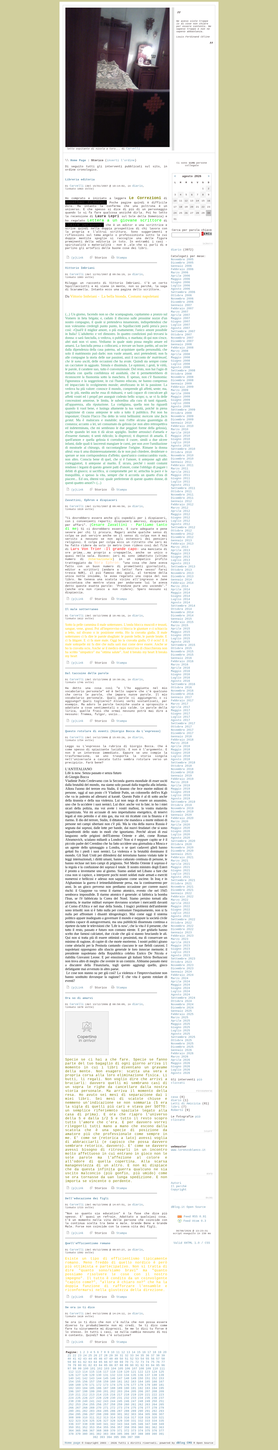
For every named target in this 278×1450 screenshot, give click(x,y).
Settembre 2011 (183, 488)
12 (123, 1352)
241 (91, 1401)
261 (133, 1404)
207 (147, 1391)
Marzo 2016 (179, 664)
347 (147, 1424)
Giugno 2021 (180, 870)
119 (119, 1372)
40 (69, 1358)
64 (95, 1362)
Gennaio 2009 (181, 383)
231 (119, 1398)
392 (95, 1437)
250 (154, 1401)
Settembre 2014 (183, 605)
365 (78, 1430)
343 (119, 1424)
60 (74, 1362)
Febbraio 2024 (182, 975)
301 (119, 1414)
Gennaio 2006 (181, 266)
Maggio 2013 (180, 553)
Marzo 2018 (179, 743)
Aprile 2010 (180, 432)
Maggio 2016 (180, 671)
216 (112, 1394)
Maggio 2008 (180, 357)
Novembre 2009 (182, 416)
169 (78, 1385)
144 (98, 1378)
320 (154, 1417)
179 (147, 1385)
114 (85, 1372)
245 (119, 1401)
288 (126, 1411)
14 (133, 1352)
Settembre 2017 (183, 723)
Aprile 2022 (180, 903)
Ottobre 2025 (181, 1040)
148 (126, 1378)
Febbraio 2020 (182, 818)
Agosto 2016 (180, 681)
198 (85, 1391)
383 (105, 1434)
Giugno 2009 (180, 400)
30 (116, 1355)
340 (98, 1424)
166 (154, 1381)
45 (95, 1358)
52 (132, 1358)
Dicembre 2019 (182, 811)
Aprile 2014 (180, 589)
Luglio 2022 (180, 913)
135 (133, 1375)
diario (137, 186)
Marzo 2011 (179, 468)
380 (85, 1434)
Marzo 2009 (179, 390)
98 (74, 1368)
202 (112, 1391)
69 (121, 1362)
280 (71, 1411)
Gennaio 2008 (181, 344)
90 (132, 1365)
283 (91, 1411)
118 (112, 1372)
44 (90, 1358)
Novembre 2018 (182, 769)
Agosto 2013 (180, 563)
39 (163, 1355)
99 (79, 1368)
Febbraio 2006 (182, 269)
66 (106, 1362)
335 (161, 1421)
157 (91, 1381)
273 (119, 1407)
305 (147, 1414)
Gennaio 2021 (181, 854)
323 (78, 1421)
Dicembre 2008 (182, 380)
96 (163, 1365)
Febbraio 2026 (182, 1053)
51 (126, 1358)
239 (78, 1401)
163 (133, 1381)
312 (98, 1417)
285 (105, 1411)
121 (133, 1372)
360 (140, 1427)
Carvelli (133, 148)
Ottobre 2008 (181, 374)
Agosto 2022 (180, 916)
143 (91, 1378)
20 (165, 1352)
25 (90, 1355)
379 (78, 1434)
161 (119, 1381)
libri (175, 1106)
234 (140, 1398)
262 (140, 1404)
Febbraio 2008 (182, 347)
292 (154, 1411)
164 (140, 1381)
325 (91, 1421)
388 (140, 1434)
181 (161, 1385)
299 (105, 1414)
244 (112, 1401)
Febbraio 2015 (182, 622)
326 (98, 1421)
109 (148, 1368)
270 (98, 1407)
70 (126, 1362)
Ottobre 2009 (181, 413)
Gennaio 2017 (181, 697)
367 (91, 1430)
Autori (176, 1183)
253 (78, 1404)
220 (140, 1394)
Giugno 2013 (180, 556)
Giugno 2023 (180, 949)
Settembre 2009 (183, 409)
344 (126, 1424)
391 (161, 1434)
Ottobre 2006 (181, 295)
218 (126, 1394)
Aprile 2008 (180, 354)
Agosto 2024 (180, 994)
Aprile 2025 (180, 1020)
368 (98, 1430)
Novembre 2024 (182, 1004)
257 (105, 1404)
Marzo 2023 (179, 939)
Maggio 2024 (180, 984)
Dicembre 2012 (182, 537)
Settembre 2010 (183, 449)
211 (78, 1394)
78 (69, 1365)
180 (154, 1385)
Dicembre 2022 (182, 929)
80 (79, 1365)
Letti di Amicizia (185, 1103)
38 (158, 1355)
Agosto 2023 (180, 955)
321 (161, 1417)
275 (133, 1407)
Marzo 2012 (179, 507)
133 (119, 1375)
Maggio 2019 (180, 788)
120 (126, 1372)
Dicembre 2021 (182, 890)
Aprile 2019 (180, 785)
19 (159, 1352)
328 (112, 1421)
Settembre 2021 (183, 880)
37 (152, 1355)
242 (98, 1401)
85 (106, 1365)
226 (85, 1398)
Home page (72, 1443)
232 (126, 1398)
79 (74, 1365)
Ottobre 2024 (181, 1001)
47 (106, 1358)
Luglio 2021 (180, 873)
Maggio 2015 (180, 632)
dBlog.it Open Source (188, 1207)
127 (78, 1375)
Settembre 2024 (183, 998)
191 (133, 1388)
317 (133, 1417)
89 (126, 1365)
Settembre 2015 (183, 645)
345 (133, 1424)
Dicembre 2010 (182, 458)
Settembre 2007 (183, 331)
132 (112, 1375)
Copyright (179, 1189)
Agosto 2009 (180, 406)
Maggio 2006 (180, 279)
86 (111, 1365)
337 (78, 1424)
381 (91, 1434)
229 (105, 1398)
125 (161, 1372)
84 (100, 1365)
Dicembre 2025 (182, 1047)
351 (78, 1427)
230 (112, 1398)
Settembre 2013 (183, 566)
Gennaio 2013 (181, 540)
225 (78, 1398)
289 (133, 1411)
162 (126, 1381)
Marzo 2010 (179, 429)
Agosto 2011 (180, 485)
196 (71, 1391)
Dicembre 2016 (182, 694)
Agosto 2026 (180, 1073)
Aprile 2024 (180, 981)
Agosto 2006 (180, 289)
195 (161, 1388)
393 (102, 1437)
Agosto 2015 (180, 641)
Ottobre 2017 (181, 726)
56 (152, 1358)
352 (85, 1427)
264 (154, 1404)
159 (105, 1381)
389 (147, 1434)
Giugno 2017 (180, 713)
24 (85, 1355)
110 (155, 1368)
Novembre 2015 (182, 651)
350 (71, 1427)
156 (85, 1381)
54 (142, 1358)
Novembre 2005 (182, 259)
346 (140, 1424)
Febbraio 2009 (182, 387)
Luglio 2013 (180, 560)
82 (90, 1365)
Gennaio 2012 (181, 501)
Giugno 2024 (180, 988)
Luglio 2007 (180, 325)
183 (78, 1388)
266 (71, 1407)
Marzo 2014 (179, 586)
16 (144, 1352)
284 (98, 1411)
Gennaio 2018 (181, 736)
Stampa (121, 257)
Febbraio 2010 (182, 426)
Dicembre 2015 (182, 654)
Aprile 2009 (180, 393)
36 (147, 1355)
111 (162, 1368)
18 (154, 1352)
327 (105, 1421)
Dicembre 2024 (182, 1007)
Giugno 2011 (180, 478)
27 (100, 1355)
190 (126, 1388)
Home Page (78, 160)
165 (147, 1381)
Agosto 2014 (180, 602)
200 (98, 1391)
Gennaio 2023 (181, 932)
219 (133, 1394)
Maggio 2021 (180, 867)
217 (119, 1394)
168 (71, 1385)
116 (98, 1372)
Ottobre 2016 (181, 687)
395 (116, 1437)
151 (147, 1378)
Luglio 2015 (180, 638)
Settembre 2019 (183, 802)
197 (78, 1391)
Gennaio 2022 (181, 893)
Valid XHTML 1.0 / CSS (192, 1243)
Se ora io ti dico (80, 1307)
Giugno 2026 (180, 1066)
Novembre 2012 (182, 534)
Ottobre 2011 (181, 491)
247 (133, 1401)
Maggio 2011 (180, 475)
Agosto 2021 (180, 877)
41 (74, 1358)
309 (78, 1417)
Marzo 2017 (179, 704)
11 (118, 1352)
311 (91, 1417)
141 (78, 1378)
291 (147, 1411)
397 (130, 1437)
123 (147, 1372)
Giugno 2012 (180, 517)
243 (105, 1401)
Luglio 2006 (180, 285)
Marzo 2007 (179, 311)
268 (85, 1407)
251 (161, 1401)
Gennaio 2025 (181, 1011)
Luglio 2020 (180, 834)
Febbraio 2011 (182, 465)
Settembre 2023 (183, 958)
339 (91, 1424)
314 (112, 1417)
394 (109, 1437)
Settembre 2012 (183, 527)
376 (154, 1430)
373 (133, 1430)
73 (142, 1362)
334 (154, 1421)
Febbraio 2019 (182, 779)
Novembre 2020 (182, 847)
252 (71, 1404)
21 (69, 1355)
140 (71, 1378)
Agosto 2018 (180, 759)
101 (92, 1368)
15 (139, 1352)
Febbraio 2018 (182, 739)
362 (154, 1427)
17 (149, 1352)
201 (105, 1391)
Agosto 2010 (180, 445)
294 (71, 1414)
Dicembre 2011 (182, 498)
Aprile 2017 (180, 707)
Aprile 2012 (180, 511)
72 (137, 1362)
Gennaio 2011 (181, 462)
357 (119, 1427)
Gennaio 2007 (181, 305)
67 (111, 1362)
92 (142, 1365)
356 (112, 1427)
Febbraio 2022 (182, 896)
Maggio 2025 (180, 1024)
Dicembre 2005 (182, 262)
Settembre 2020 (183, 841)
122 (140, 1372)
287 (119, 1411)
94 (152, 1365)
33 (132, 1355)
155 (78, 1381)
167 (161, 1381)
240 (85, 1401)
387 (133, 1434)
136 (140, 1375)
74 (147, 1362)
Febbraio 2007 (182, 308)
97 (69, 1368)
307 (161, 1414)
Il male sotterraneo (81, 609)
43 (85, 1358)
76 (158, 1362)
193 (147, 1388)
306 (154, 1414)
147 (119, 1378)
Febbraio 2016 (182, 661)
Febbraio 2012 (182, 504)
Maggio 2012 (180, 514)
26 (95, 1355)
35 (142, 1355)
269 (91, 1407)
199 (91, 1391)
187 (105, 1388)
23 (79, 1355)
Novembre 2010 (182, 455)
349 (161, 1424)
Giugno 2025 (180, 1027)
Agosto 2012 (180, 524)
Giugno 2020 (180, 831)
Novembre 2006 (182, 298)
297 (91, 1414)
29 (111, 1355)
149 (133, 1378)
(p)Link (76, 257)
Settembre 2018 (183, 762)
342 (112, 1424)
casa (174, 1097)
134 (126, 1375)
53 (137, 1358)
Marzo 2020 (179, 821)
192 (140, 1388)
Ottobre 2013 (181, 570)
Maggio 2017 (180, 710)
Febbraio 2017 (182, 700)
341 (105, 1424)
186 (98, 1388)
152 (154, 1378)
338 (85, 1424)
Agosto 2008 (180, 367)
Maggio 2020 (180, 828)
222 (154, 1394)
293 (161, 1411)
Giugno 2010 (180, 439)
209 (161, 1391)
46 (100, 1358)
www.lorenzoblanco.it (188, 1150)
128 (85, 1375)
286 (112, 1411)
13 (128, 1352)
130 (98, 1375)
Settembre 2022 (183, 919)
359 (133, 1427)
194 (154, 1388)
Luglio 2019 (180, 795)
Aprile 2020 (180, 824)
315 (119, 1417)
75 (152, 1362)
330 (126, 1421)
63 (90, 1362)
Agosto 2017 (180, 720)
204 (126, 1391)
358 (126, 1427)
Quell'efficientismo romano (87, 1243)
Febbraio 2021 (182, 857)
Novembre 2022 (182, 926)
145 (105, 1378)
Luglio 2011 (180, 481)
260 (126, 1404)
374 (140, 1430)
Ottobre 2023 (181, 962)
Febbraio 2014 (182, 583)
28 (106, 1355)
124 (154, 1372)
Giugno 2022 (180, 909)
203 (119, 1391)
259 (119, 1404)
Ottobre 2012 (181, 530)
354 (98, 1427)
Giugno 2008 (180, 360)
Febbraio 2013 (182, 543)
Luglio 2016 (180, 677)
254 (85, 1404)
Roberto (177, 1110)
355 (105, 1427)
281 (78, 1411)
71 (132, 1362)
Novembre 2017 (182, 730)
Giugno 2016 (180, 674)
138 (154, 1375)
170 (85, 1385)
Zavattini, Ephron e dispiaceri (91, 500)
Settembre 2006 (183, 292)
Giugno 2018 (180, 753)
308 (71, 1417)
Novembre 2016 (182, 690)
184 (85, 1388)
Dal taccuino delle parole (87, 673)
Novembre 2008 (182, 377)
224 (71, 1398)
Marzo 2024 (179, 978)
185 (91, 1388)
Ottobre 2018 (181, 766)
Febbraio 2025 (182, 1014)
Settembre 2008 (183, 370)
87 (116, 1365)
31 (121, 1355)
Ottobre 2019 (181, 805)
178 (140, 1385)
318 (140, 1417)
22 (74, 1355)
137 (147, 1375)
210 (71, 1394)
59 (69, 1362)
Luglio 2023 (180, 952)
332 (140, 1421)
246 (126, 1401)
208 (154, 1391)
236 (154, 1398)
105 (120, 1368)
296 (85, 1414)
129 (91, 1375)
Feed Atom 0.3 (194, 1221)
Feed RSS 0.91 (194, 1216)
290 (140, 1411)
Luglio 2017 (180, 717)
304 (140, 1414)
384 (112, 1434)
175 (119, 1385)
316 (126, 1417)
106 (127, 1368)
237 (161, 1398)
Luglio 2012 (180, 521)
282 (85, 1411)
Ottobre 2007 (181, 334)
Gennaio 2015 (181, 619)
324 (85, 1421)
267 (78, 1407)
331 (133, 1421)
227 (91, 1398)
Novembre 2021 (182, 886)
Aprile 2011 (180, 472)
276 (140, 1407)
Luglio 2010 (180, 442)
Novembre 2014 (182, 612)
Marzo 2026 (179, 1056)
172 (98, 1385)
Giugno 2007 (180, 321)
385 (119, 1434)
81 (85, 1365)
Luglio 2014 (180, 599)
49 (116, 1358)
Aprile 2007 (180, 315)
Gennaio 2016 (181, 658)
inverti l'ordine (121, 160)
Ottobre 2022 (181, 922)
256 (98, 1404)
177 (133, 1385)
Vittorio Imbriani (80, 268)
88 (121, 1365)
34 (137, 1355)
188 (112, 1388)
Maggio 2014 (180, 592)
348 (154, 1424)
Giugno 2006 (180, 282)
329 (119, 1421)
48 (111, 1358)
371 (119, 1430)
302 (126, 1414)
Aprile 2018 (180, 746)
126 (71, 1375)
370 (112, 1430)
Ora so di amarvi (79, 998)
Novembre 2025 (182, 1043)
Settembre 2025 (183, 1037)
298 (98, 1414)
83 (95, 1365)
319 (147, 1417)
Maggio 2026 (180, 1063)
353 (91, 1427)
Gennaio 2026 (181, 1050)
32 (126, 1355)
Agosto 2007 (180, 328)
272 (112, 1407)
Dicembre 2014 (182, 615)
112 (71, 1372)
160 (112, 1381)
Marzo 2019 (179, 782)
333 (147, 1421)
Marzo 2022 (179, 900)
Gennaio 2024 (181, 971)
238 (71, 1401)
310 (85, 1417)
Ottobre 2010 (181, 452)
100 (85, 1368)
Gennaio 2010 (181, 423)
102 (99, 1368)
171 (91, 1385)
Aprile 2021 (180, 864)
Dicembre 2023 (182, 968)
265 (161, 1404)
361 (147, 1427)
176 (126, 1385)
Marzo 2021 (179, 860)
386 (126, 1434)
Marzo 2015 (179, 625)
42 (79, 1358)
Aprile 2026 (180, 1060)
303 (133, 1414)
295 (78, 1414)
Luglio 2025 (180, 1030)
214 (98, 1394)
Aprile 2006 (180, 275)
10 (112, 1352)
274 (126, 1407)
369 (105, 1430)
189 (119, 1388)
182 (71, 1388)
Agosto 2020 (180, 837)
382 (98, 1434)
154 (71, 1381)
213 (91, 1394)
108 (141, 1368)
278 (154, 1407)
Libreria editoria (80, 179)
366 (85, 1430)
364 (71, 1430)
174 (112, 1385)
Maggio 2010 (180, 436)
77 (163, 1362)
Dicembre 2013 (182, 576)
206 (140, 1391)
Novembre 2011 (182, 494)
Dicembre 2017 (182, 733)
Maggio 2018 (180, 749)
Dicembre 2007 (182, 341)
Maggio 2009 (180, 396)
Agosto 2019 (180, 798)
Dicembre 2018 (182, 772)
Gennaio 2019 (181, 775)
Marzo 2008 (179, 351)
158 (98, 1381)
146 (112, 1378)
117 (105, 1372)
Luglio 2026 (180, 1069)
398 (137, 1437)
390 (154, 1434)
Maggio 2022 (180, 906)
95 (158, 1365)
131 (105, 1375)
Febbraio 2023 (182, 935)
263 (147, 1404)
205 (133, 1391)
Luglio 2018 (180, 756)
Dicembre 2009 (182, 419)
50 (121, 1358)
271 (105, 1407)
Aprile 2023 (180, 942)
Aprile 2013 (180, 550)
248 (140, 1401)
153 (161, 1378)
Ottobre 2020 (181, 844)
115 (91, 1372)
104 (113, 1368)
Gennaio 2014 (181, 579)
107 (134, 1368)
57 (158, 1358)
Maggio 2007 (180, 318)
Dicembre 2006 (182, 302)
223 (161, 1394)
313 (105, 1417)
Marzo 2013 (179, 547)
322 (71, 1421)
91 (137, 1365)
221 (147, 1394)
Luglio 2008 (180, 364)
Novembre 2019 (182, 808)
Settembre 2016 (183, 684)
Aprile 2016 (180, 668)
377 (161, 1430)
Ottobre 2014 (181, 609)
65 (100, 1362)
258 (112, 1404)
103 (106, 1368)
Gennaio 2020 (181, 815)
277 (147, 1407)
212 (85, 1394)
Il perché (179, 1186)
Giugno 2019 (180, 792)
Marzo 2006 (179, 272)
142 (85, 1378)
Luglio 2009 (180, 403)
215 (105, 1394)
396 (123, 1437)
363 (161, 1427)
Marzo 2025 (179, 1017)
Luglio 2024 (180, 991)
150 (140, 1378)
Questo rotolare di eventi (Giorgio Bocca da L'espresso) (113, 731)
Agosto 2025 (180, 1033)
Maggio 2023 (180, 945)
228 (98, 1398)
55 (147, 1358)
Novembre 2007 (182, 338)
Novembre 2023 (182, 965)
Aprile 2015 (180, 628)
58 (163, 1358)
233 (133, 1398)
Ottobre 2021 (181, 883)
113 (78, 1372)
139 (161, 1375)
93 (147, 1365)
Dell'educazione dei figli (87, 1198)
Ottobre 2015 (181, 648)
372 (126, 1430)
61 (79, 1362)
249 (147, 1401)
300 (112, 1414)
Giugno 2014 (180, 596)
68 (116, 1362)
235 (147, 1398)
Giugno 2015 (180, 635)
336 (71, 1424)
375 (147, 1430)
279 (161, 1407)
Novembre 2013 (182, 573)
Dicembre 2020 (182, 851)
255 (91, 1404)
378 (71, 1434)
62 (85, 1362)
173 (105, 1385)
